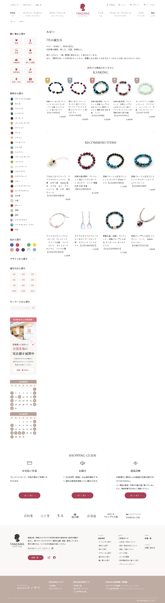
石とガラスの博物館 (122, 585)
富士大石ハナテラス (81, 588)
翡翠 (17, 210)
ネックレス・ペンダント (32, 14)
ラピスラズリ (20, 171)
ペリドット (19, 161)
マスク (141, 14)
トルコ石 (18, 147)
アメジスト (19, 108)
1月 (14, 274)
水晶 (17, 200)
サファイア (19, 128)
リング (100, 14)
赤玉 (17, 229)
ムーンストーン (21, 166)
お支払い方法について (127, 542)
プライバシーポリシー (127, 564)
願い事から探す (104, 560)
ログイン (123, 5)
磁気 (17, 215)
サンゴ (17, 132)
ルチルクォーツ (21, 176)
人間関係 (16, 62)
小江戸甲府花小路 (80, 591)
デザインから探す (19, 258)
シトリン (18, 137)
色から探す (103, 549)
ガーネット (19, 118)
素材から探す (103, 545)
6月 (32, 280)
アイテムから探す (105, 542)
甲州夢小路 (78, 585)
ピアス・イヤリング (57, 14)
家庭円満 (30, 82)
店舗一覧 (38, 5)
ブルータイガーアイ (22, 157)
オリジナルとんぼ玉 (23, 99)
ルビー (21, 21)
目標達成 (16, 72)
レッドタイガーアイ (22, 186)
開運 (30, 72)
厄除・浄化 (16, 82)
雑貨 (153, 14)
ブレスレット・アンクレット (120, 14)
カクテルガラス (21, 220)
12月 (32, 291)
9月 (32, 285)
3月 (32, 274)
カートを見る (150, 5)
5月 (23, 280)
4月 (14, 280)
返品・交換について (126, 549)
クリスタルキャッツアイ (24, 224)
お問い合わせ (27, 5)
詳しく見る (28, 495)
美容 (30, 43)
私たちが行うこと (55, 588)
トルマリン (19, 152)
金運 (30, 53)
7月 (14, 285)
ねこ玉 (17, 103)
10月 (14, 291)
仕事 (16, 53)
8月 (23, 285)
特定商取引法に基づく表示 (129, 560)
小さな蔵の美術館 (125, 588)
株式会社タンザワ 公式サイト (39, 548)
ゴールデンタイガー (23, 123)
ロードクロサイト (22, 191)
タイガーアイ (20, 142)
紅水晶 (17, 195)
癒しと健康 (30, 62)
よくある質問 (124, 557)
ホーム (13, 21)
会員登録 (112, 5)
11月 (23, 291)
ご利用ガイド (14, 5)
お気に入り (136, 5)
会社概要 (52, 585)
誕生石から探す (104, 557)
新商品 (12, 14)
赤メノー (18, 205)
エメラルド (19, 113)
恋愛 (16, 43)
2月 (23, 274)
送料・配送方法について (128, 545)
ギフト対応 (123, 553)
